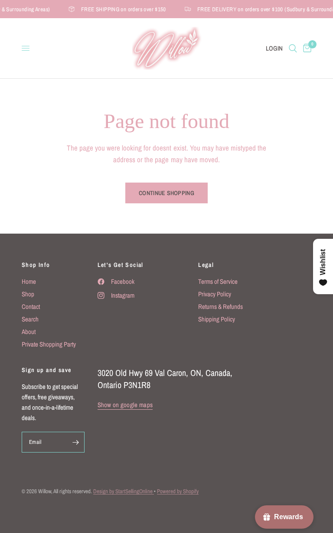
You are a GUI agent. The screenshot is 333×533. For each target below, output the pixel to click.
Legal (206, 265)
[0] (305, 48)
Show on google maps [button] (125, 404)
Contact (31, 306)
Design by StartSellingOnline (123, 491)
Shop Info (36, 265)
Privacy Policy (214, 294)
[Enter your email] (76, 442)
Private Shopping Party (49, 344)
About (29, 331)
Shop (28, 294)
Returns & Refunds (220, 306)
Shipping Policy (216, 319)
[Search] (293, 48)
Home (29, 281)
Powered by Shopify (178, 491)
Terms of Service (218, 281)
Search (30, 319)
